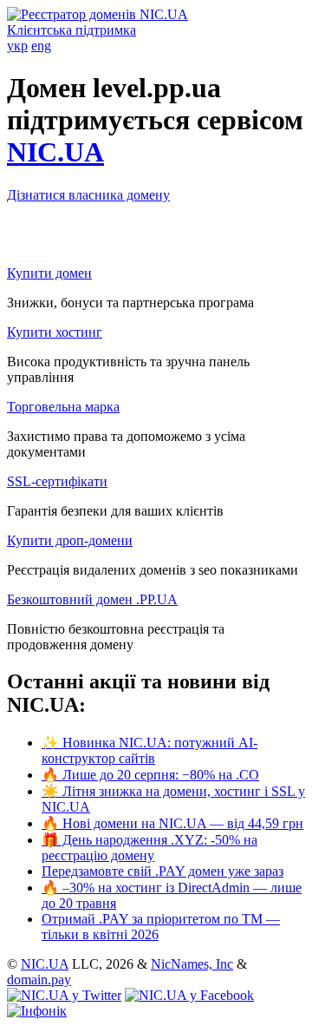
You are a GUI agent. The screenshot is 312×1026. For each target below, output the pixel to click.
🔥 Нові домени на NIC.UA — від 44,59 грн (172, 823)
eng (41, 45)
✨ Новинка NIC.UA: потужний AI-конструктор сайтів (149, 750)
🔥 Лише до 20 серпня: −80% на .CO (150, 774)
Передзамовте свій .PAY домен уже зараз (162, 871)
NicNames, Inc (192, 964)
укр (17, 45)
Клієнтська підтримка (71, 30)
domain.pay (39, 979)
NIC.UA (55, 152)
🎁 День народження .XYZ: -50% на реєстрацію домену (149, 847)
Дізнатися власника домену (88, 194)
